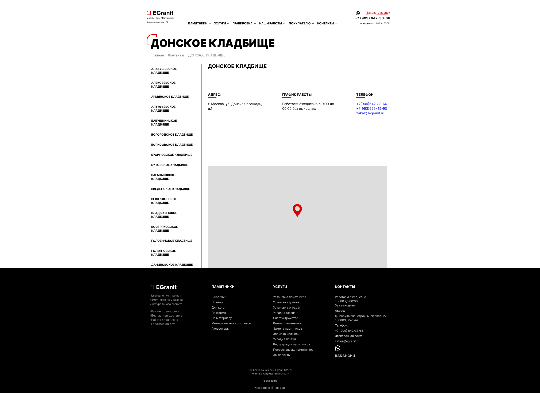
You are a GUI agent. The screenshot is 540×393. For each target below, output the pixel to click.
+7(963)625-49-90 (371, 108)
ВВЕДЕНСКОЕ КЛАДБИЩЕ (170, 189)
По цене (217, 302)
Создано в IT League (270, 387)
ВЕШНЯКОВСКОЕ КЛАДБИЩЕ (164, 201)
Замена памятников (287, 328)
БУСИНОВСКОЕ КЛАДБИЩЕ (171, 154)
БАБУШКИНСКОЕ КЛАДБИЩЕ (164, 122)
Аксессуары (221, 328)
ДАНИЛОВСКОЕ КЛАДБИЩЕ (172, 264)
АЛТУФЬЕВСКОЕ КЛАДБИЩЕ (163, 108)
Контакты (325, 23)
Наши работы (270, 23)
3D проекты (281, 355)
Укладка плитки (284, 339)
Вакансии (345, 356)
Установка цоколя (286, 302)
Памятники (197, 23)
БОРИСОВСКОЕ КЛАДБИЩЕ (172, 144)
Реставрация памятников (291, 344)
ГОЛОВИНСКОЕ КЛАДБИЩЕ (172, 240)
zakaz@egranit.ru (370, 113)
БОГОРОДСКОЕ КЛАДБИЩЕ (172, 134)
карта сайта (270, 380)
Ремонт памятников (287, 323)
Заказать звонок (378, 12)
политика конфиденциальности (270, 373)
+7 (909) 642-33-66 (372, 18)
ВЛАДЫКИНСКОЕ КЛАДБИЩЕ (164, 214)
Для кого (218, 307)
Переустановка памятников (293, 349)
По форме (219, 312)
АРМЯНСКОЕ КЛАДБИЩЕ (170, 96)
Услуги (220, 23)
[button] (297, 210)
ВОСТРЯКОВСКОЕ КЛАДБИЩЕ (164, 228)
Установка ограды (286, 307)
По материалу (222, 318)
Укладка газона (284, 312)
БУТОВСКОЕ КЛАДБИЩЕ (169, 165)
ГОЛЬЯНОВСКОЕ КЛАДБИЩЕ (163, 252)
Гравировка (242, 23)
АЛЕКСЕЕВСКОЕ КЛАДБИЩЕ (163, 84)
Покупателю (299, 23)
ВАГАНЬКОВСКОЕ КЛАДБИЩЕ (164, 176)
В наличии (219, 297)
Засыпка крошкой (286, 334)
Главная (157, 55)
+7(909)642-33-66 (371, 104)
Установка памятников (289, 297)
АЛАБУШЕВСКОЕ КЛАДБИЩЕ (164, 70)
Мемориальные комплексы (231, 323)
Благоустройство (285, 318)
